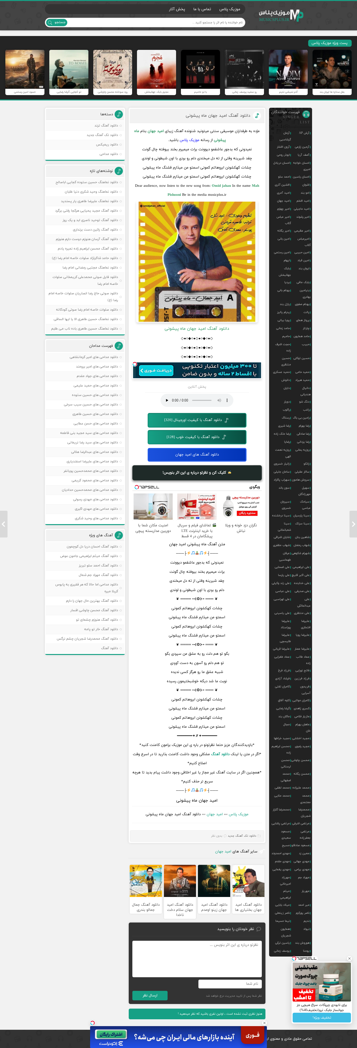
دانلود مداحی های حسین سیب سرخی (91, 404)
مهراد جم (303, 877)
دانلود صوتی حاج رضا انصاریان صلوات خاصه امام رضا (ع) (83, 297)
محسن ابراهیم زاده (281, 749)
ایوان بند (303, 268)
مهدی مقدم (282, 861)
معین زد (304, 853)
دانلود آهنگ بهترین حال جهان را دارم (92, 601)
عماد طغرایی (282, 657)
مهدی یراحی (301, 869)
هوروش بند (302, 943)
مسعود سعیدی (286, 835)
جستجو (60, 22)
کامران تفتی (282, 687)
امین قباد (303, 260)
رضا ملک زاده (282, 434)
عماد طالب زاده (303, 660)
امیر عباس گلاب (284, 220)
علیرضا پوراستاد (286, 624)
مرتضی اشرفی (300, 823)
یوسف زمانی (282, 951)
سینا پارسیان (301, 516)
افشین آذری (282, 185)
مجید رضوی (302, 746)
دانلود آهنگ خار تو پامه (101, 629)
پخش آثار (177, 9)
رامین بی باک (301, 418)
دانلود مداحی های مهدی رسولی (95, 499)
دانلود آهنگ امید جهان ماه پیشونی (218, 116)
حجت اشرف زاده (283, 347)
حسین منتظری (286, 361)
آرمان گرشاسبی (285, 136)
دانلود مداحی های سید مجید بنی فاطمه (89, 433)
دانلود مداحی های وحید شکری (96, 518)
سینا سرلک (302, 524)
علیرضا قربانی (281, 649)
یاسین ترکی (282, 943)
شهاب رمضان (301, 545)
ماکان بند (284, 716)
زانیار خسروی (282, 464)
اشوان (305, 185)
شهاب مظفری (281, 545)
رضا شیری (284, 426)
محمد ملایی (282, 796)
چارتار (306, 328)
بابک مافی (303, 282)
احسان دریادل (281, 163)
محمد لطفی (282, 788)
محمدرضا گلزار (281, 810)
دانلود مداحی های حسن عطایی (96, 423)
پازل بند (285, 304)
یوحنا (306, 951)
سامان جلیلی (282, 472)
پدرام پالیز (283, 312)
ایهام (287, 260)
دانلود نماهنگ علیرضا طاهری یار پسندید (89, 201)
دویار (287, 402)
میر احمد (303, 905)
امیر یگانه (283, 231)
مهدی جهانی (301, 861)
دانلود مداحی (109, 154)
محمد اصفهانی (286, 777)
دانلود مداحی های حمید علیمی (96, 385)
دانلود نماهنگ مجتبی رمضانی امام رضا (90, 267)
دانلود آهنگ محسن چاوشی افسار (94, 610)
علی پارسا (284, 575)
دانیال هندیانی (305, 391)
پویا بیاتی (284, 320)
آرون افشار (283, 147)
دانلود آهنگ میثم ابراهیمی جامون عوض (89, 556)
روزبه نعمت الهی (283, 453)
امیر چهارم (283, 209)
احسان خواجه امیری (302, 166)
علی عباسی (282, 591)
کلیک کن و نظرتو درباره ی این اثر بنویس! (195, 472)
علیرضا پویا (302, 635)
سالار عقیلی (302, 472)
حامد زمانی (283, 328)
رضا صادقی (303, 434)
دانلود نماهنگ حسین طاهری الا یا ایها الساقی (86, 319)
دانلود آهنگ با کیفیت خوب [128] (193, 437)
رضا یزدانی (303, 442)
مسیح (286, 845)
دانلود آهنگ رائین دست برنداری (95, 229)
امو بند (305, 193)
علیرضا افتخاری (306, 624)
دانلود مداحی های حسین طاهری (95, 414)
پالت (306, 312)
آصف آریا (303, 155)
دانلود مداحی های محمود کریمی (95, 480)
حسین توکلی (301, 358)
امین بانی (284, 239)
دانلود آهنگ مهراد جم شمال (98, 575)
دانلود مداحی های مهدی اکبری (96, 509)
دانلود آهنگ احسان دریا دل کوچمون (92, 546)
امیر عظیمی (301, 231)
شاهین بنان (302, 537)
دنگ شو (304, 402)
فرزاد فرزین (302, 679)
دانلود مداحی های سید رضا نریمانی (92, 442)
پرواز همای (302, 320)
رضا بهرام (304, 426)
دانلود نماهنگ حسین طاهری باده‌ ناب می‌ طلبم (84, 328)
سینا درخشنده (281, 516)
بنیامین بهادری (305, 293)
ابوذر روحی (283, 155)
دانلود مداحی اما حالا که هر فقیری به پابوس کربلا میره (86, 588)
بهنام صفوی (302, 304)
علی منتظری (301, 613)
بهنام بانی (283, 290)
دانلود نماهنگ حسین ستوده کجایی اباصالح (87, 182)
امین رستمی (282, 252)
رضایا (287, 442)
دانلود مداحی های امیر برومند (97, 366)
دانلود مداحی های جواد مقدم (97, 376)
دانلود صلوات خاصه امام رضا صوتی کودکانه (87, 309)
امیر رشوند (302, 217)
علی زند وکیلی (281, 583)
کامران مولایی (300, 700)
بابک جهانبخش (285, 272)
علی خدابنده (301, 583)
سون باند (284, 488)
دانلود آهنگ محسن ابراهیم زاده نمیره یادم (88, 248)
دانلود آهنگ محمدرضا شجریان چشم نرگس (87, 638)
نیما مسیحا (282, 921)
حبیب (305, 344)
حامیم (286, 336)
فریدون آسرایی (305, 690)
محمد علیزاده (300, 788)
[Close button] (264, 1023)
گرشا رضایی (283, 708)
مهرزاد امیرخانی (285, 881)
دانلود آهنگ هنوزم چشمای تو (97, 620)
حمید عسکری (281, 372)
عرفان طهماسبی (285, 556)
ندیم (306, 921)
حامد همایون (301, 336)
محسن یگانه (301, 774)
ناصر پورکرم (302, 913)
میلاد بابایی (282, 905)
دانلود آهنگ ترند (106, 125)
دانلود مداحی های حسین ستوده (95, 395)
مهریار (305, 891)
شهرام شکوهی (300, 553)
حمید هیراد (302, 380)
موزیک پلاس (281, 15)
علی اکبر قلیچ (300, 575)
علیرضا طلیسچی (285, 638)
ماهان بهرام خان (303, 728)
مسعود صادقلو (300, 845)
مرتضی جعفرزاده (305, 835)
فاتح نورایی (302, 670)
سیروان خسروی (285, 505)
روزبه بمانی (302, 450)
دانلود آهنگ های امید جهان (197, 454)
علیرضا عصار (302, 649)
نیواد (306, 929)
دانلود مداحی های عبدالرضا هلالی (94, 452)
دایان (287, 388)
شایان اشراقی (282, 537)
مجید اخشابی (300, 738)
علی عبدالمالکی (304, 602)
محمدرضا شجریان (304, 813)
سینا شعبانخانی (284, 527)
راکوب (286, 410)
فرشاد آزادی (282, 679)
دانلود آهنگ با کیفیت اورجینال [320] (193, 420)
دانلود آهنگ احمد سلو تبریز (98, 565)
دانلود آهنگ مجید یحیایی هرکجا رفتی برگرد (86, 210)
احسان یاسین (301, 177)
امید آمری (283, 193)
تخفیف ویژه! (322, 1017)
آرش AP (304, 133)
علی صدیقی (302, 591)
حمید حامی (302, 372)
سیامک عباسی (305, 505)
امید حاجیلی (301, 209)
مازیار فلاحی (301, 716)
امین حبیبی (301, 252)
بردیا (287, 282)
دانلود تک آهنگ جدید (242, 836)
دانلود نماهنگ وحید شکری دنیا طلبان (91, 191)
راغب (306, 410)
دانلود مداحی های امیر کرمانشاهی (94, 357)
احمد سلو (284, 177)
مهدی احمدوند (281, 853)
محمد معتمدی (305, 799)
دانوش (285, 380)
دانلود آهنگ (109, 648)
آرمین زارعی (302, 147)
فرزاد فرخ (284, 670)
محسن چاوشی (300, 760)
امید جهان (215, 814)
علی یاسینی (282, 613)
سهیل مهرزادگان (304, 491)
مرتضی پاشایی (281, 823)
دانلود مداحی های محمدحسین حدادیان (90, 490)
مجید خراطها (282, 738)
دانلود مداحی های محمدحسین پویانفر (91, 471)
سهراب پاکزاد (282, 480)
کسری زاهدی (301, 708)
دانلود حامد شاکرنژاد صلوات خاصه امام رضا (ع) (85, 258)
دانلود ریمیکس (107, 144)
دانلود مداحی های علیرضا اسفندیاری (92, 461)
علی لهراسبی (282, 599)
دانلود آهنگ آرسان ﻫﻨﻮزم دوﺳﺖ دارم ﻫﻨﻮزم (87, 239)
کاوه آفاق (284, 700)
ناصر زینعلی (282, 913)
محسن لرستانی (286, 763)
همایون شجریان (286, 932)
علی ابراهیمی (301, 567)
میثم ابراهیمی (285, 894)
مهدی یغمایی (281, 869)
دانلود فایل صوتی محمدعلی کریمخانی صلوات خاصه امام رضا (85, 280)
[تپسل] (134, 364)
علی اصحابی (282, 567)
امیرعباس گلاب (304, 242)
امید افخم (303, 201)
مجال (286, 724)
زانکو (306, 464)
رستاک (286, 418)
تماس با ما (202, 9)
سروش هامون (300, 480)
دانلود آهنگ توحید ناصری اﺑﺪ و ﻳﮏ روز (90, 220)
